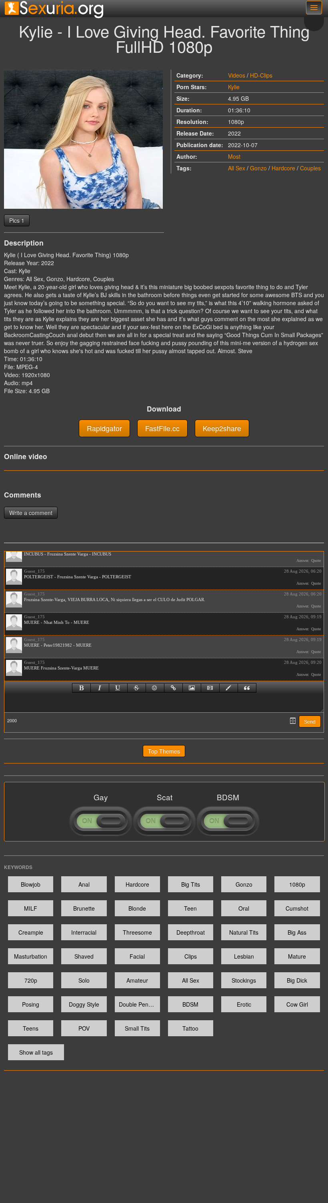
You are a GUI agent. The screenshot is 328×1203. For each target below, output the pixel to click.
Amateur (137, 980)
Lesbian (244, 956)
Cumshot (297, 908)
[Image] (191, 688)
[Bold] (81, 688)
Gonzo (258, 168)
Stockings (244, 980)
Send (310, 722)
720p (30, 980)
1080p (297, 884)
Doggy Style (84, 1004)
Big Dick (297, 980)
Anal (84, 884)
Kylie (234, 87)
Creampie (30, 932)
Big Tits (190, 884)
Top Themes (164, 751)
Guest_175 (34, 571)
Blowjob (30, 884)
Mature (297, 956)
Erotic (244, 1004)
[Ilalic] (99, 688)
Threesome (137, 932)
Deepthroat (190, 932)
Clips (190, 956)
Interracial (83, 932)
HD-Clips (261, 75)
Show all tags (36, 1052)
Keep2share (222, 428)
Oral (243, 908)
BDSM (190, 1004)
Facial (137, 956)
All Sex (236, 168)
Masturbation (30, 956)
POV (84, 1028)
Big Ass (297, 932)
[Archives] (293, 720)
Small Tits (137, 1028)
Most (234, 156)
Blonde (137, 908)
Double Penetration (139, 1004)
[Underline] (118, 688)
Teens (30, 1028)
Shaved (84, 956)
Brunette (84, 908)
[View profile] (14, 554)
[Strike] (136, 688)
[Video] (210, 688)
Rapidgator (104, 428)
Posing (30, 1004)
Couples (310, 168)
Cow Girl (297, 1004)
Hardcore (283, 168)
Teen (190, 908)
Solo (84, 980)
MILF (30, 908)
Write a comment (30, 513)
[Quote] (247, 688)
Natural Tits (243, 932)
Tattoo (190, 1028)
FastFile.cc (162, 428)
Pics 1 (16, 220)
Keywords (18, 867)
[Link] (173, 688)
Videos (236, 75)
